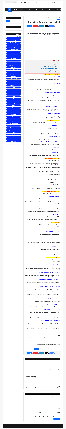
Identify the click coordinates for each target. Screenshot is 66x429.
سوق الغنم (13, 87)
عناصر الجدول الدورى (55, 2)
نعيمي (14, 89)
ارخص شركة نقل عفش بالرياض (14, 127)
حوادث (38, 275)
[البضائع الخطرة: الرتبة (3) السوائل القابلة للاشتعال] (42, 364)
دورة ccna (13, 105)
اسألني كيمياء (14, 136)
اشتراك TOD (14, 40)
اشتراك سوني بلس (14, 58)
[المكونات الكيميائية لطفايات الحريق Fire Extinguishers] (54, 364)
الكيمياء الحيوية (21, 9)
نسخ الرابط (36, 348)
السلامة (9, 9)
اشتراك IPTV (13, 62)
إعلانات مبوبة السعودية (13, 78)
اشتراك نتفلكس (13, 60)
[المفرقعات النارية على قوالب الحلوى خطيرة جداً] (42, 382)
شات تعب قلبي (13, 116)
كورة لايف (13, 109)
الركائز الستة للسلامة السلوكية (51, 64)
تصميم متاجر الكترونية (13, 80)
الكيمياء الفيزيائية (47, 9)
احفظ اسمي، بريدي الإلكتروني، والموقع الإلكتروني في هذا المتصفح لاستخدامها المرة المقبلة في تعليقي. (45, 416)
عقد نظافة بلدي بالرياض (13, 112)
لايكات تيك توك (13, 107)
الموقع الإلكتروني (39, 412)
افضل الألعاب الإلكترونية (14, 44)
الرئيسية (60, 2)
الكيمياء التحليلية (34, 9)
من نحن (40, 2)
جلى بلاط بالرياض (13, 67)
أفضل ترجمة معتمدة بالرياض (13, 49)
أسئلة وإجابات (49, 2)
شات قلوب (13, 118)
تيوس (14, 94)
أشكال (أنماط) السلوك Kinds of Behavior (49, 68)
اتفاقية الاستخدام (44, 2)
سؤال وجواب (14, 134)
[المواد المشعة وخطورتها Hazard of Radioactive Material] (54, 382)
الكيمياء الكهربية (14, 9)
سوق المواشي (13, 100)
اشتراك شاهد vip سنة (13, 42)
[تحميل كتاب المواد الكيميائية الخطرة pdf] (30, 368)
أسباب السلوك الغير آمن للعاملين (51, 71)
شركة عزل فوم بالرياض (14, 69)
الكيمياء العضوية (40, 9)
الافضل (14, 132)
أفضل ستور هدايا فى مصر (14, 47)
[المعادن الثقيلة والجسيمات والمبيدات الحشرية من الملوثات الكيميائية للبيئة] (30, 382)
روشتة (14, 71)
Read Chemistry (13, 141)
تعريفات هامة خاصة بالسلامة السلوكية (50, 63)
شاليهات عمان (13, 76)
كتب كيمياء (59, 9)
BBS (49, 160)
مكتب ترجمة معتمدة (13, 125)
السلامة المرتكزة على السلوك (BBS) (50, 66)
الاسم (59, 408)
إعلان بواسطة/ (17, 37)
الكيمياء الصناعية (27, 9)
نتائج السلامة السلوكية (53, 69)
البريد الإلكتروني (57, 412)
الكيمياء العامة (53, 9)
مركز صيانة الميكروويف (13, 85)
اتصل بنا (37, 2)
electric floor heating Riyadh (13, 53)
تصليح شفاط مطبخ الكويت (13, 123)
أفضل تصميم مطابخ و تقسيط (13, 51)
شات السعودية (13, 114)
